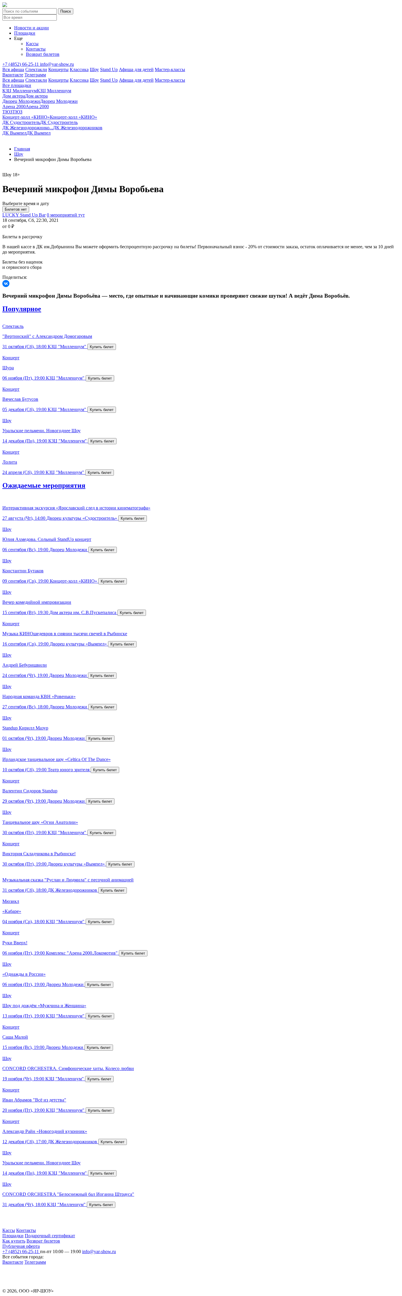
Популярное (21, 309)
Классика (79, 69)
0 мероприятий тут (66, 214)
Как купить (13, 1240)
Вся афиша (13, 69)
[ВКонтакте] (5, 283)
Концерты (58, 69)
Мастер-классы (170, 69)
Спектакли (36, 69)
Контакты (36, 48)
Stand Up (109, 69)
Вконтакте (12, 74)
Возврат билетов (42, 54)
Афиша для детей (136, 69)
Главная (22, 148)
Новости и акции (31, 27)
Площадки (24, 33)
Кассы (32, 43)
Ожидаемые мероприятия (43, 485)
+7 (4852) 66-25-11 (21, 64)
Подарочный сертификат (50, 1235)
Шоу (94, 69)
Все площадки (16, 85)
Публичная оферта (21, 1246)
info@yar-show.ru (57, 64)
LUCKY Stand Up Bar (24, 214)
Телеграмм (35, 74)
